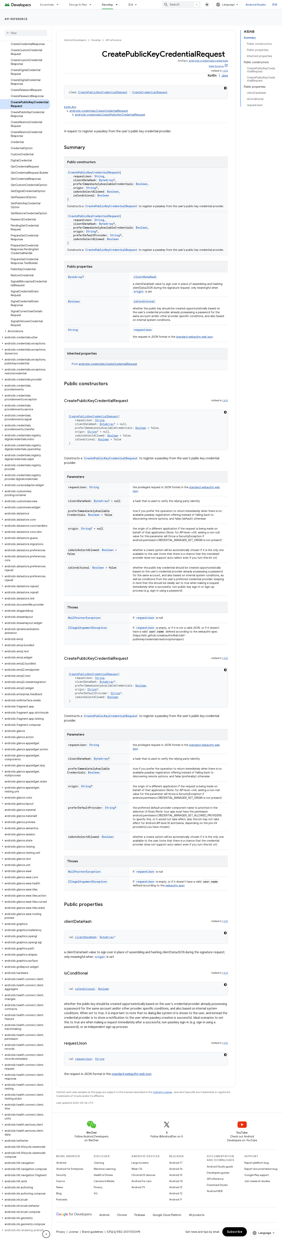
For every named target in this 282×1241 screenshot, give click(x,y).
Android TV (138, 1187)
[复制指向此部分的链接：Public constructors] (111, 384)
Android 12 (175, 1193)
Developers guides (218, 1172)
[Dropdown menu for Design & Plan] (92, 4)
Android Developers (75, 40)
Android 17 (175, 1162)
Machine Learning (105, 1169)
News (59, 1187)
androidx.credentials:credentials (208, 60)
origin (138, 291)
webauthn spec (175, 885)
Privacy (98, 1187)
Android (61, 1162)
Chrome (122, 1215)
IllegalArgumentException (87, 627)
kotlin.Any (70, 107)
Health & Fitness (103, 1175)
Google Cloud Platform (167, 1215)
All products (196, 1215)
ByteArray (106, 180)
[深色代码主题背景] (225, 88)
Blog (59, 1193)
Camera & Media (104, 1181)
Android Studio (256, 4)
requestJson (143, 330)
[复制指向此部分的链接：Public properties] (106, 905)
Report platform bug (256, 1162)
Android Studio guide (220, 1166)
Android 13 (175, 1187)
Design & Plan (78, 4)
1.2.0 (225, 70)
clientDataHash (145, 277)
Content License (162, 1092)
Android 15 (175, 1175)
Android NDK (215, 1191)
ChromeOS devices (143, 1175)
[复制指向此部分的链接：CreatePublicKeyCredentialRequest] (132, 401)
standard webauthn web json (194, 336)
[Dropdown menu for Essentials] (59, 4)
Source (60, 1181)
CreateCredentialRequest (149, 92)
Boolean (142, 184)
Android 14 (176, 1181)
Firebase (139, 1215)
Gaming (99, 1162)
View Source (216, 66)
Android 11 (175, 1199)
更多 (131, 4)
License (73, 1231)
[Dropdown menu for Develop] (118, 4)
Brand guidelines (92, 1231)
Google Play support (256, 1175)
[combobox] (181, 4)
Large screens (139, 1162)
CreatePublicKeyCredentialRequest (102, 92)
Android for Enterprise (69, 1169)
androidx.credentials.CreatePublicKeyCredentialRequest (110, 114)
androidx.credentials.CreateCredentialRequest (98, 111)
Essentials (47, 4)
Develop (107, 4)
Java (224, 76)
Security (61, 1175)
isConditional (144, 301)
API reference (16, 19)
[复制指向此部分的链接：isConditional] (91, 973)
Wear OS (136, 1169)
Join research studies (257, 1181)
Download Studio (217, 1185)
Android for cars (141, 1181)
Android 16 (176, 1169)
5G (96, 1193)
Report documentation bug (260, 1169)
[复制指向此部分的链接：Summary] (89, 148)
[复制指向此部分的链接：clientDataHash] (95, 922)
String (99, 176)
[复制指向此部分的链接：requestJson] (90, 1043)
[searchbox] (26, 33)
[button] (25, 331)
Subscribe (234, 1232)
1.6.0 (225, 400)
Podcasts (61, 1199)
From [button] (104, 364)
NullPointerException (84, 618)
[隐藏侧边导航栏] (46, 1234)
